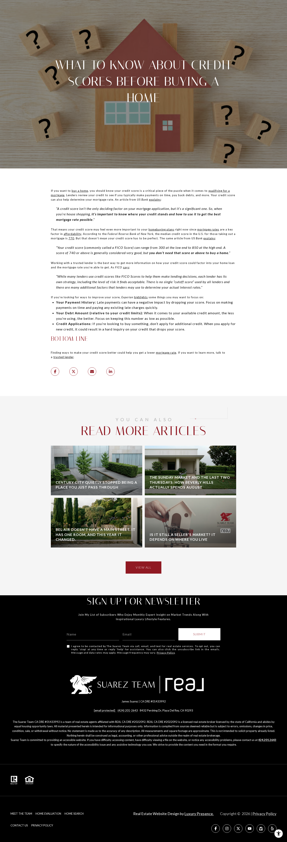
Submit (199, 634)
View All (143, 567)
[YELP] (272, 828)
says (126, 267)
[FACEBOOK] (215, 828)
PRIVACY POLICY (42, 825)
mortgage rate (166, 352)
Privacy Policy (166, 652)
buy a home (80, 190)
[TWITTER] (238, 828)
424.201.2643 (267, 740)
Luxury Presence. (199, 814)
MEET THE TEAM (21, 813)
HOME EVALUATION (48, 813)
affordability (72, 234)
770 (71, 238)
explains (155, 199)
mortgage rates (208, 229)
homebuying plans (161, 229)
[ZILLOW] (261, 828)
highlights (141, 297)
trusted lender (63, 357)
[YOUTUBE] (249, 828)
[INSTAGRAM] (227, 828)
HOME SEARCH (74, 813)
